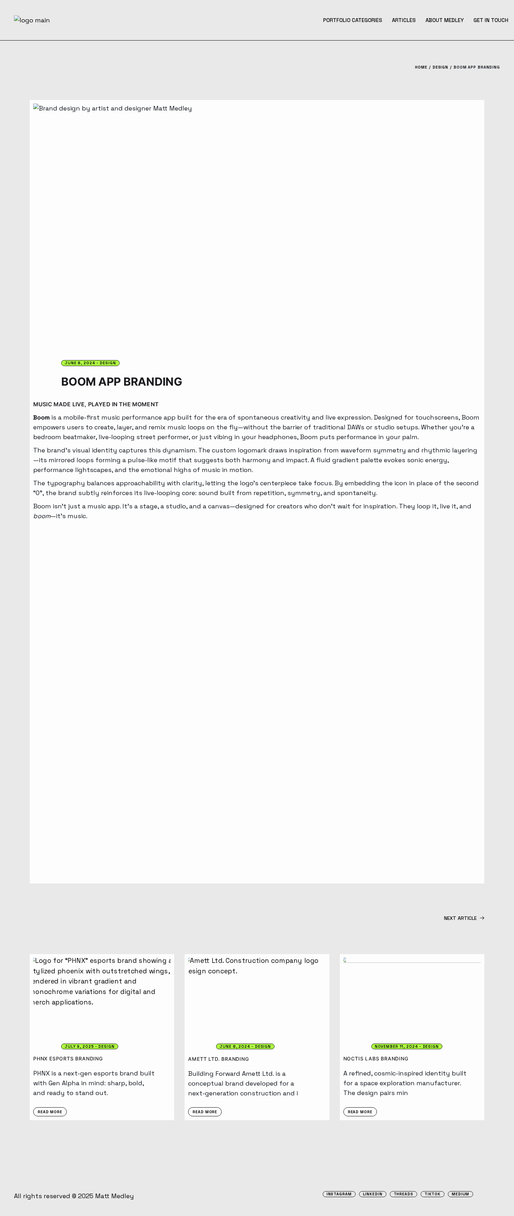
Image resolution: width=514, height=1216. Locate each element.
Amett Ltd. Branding (218, 1059)
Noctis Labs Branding (375, 1058)
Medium (460, 1194)
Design (440, 67)
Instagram (339, 1194)
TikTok (432, 1194)
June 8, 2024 (80, 362)
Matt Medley (114, 1196)
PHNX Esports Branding (68, 1058)
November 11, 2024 (396, 1046)
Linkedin (373, 1194)
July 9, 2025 (79, 1046)
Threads (403, 1194)
